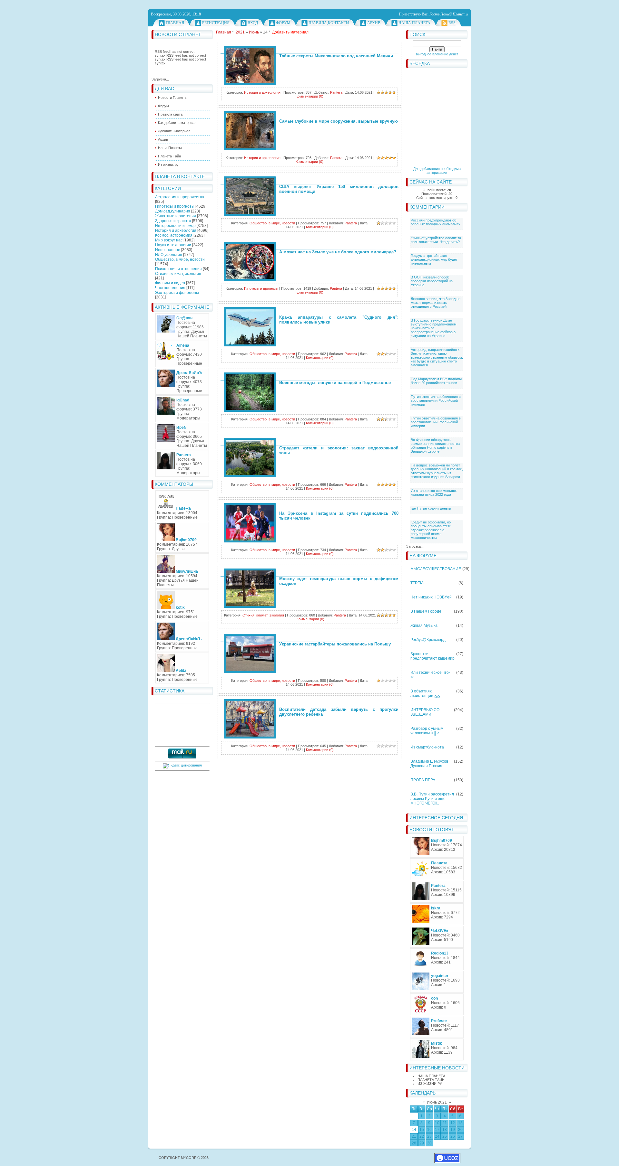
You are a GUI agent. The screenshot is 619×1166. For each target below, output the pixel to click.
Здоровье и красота (173, 221)
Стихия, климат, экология (178, 273)
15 (421, 1129)
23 (429, 1136)
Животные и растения (175, 216)
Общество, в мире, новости (180, 259)
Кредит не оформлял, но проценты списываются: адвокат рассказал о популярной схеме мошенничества (431, 530)
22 (421, 1136)
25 (444, 1136)
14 (414, 1129)
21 (414, 1136)
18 (444, 1129)
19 (452, 1129)
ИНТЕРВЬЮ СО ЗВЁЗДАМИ (424, 712)
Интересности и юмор (175, 225)
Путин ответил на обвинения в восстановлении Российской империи (436, 400)
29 (421, 1143)
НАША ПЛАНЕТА (431, 1076)
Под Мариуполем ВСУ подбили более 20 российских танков (436, 381)
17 (437, 1129)
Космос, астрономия (173, 235)
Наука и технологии (173, 245)
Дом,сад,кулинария (172, 211)
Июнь (254, 32)
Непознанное (167, 250)
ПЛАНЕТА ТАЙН (431, 1080)
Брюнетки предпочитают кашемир (432, 656)
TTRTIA (417, 583)
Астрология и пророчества (179, 197)
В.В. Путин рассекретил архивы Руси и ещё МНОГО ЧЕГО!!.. (432, 798)
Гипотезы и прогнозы (174, 206)
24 (437, 1136)
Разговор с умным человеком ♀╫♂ (426, 730)
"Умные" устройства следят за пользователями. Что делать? (436, 240)
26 (452, 1136)
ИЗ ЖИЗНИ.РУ (430, 1084)
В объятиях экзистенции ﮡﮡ (425, 693)
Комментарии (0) (309, 96)
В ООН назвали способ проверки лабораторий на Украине (432, 281)
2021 (240, 32)
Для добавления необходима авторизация (437, 170)
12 (452, 1123)
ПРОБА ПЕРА (422, 780)
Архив (373, 23)
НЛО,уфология (168, 254)
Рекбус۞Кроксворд (428, 639)
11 (445, 1123)
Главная (175, 23)
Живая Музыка (423, 625)
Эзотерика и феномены (177, 292)
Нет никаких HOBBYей (431, 597)
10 (437, 1123)
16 (429, 1129)
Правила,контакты (329, 23)
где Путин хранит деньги (431, 508)
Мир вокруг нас (168, 240)
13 (460, 1123)
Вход (253, 23)
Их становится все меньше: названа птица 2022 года (434, 492)
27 (460, 1136)
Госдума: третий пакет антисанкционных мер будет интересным (434, 259)
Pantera (336, 92)
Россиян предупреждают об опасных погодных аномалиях (435, 222)
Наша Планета (414, 23)
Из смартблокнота (427, 747)
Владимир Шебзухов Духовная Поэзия (429, 763)
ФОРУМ (283, 23)
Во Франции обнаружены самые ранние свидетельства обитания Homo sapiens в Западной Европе (435, 445)
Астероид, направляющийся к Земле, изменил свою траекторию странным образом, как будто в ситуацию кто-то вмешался (437, 357)
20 (460, 1129)
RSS (452, 23)
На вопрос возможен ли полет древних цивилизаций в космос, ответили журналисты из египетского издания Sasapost (437, 471)
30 (429, 1143)
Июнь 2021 (437, 1102)
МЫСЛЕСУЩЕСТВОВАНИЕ (435, 569)
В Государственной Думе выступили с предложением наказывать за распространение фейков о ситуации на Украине (434, 328)
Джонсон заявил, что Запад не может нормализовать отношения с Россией (435, 302)
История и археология (175, 230)
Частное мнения (170, 288)
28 (414, 1143)
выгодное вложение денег (437, 54)
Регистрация (216, 23)
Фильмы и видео (170, 283)
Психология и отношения (178, 269)
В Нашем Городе (425, 611)
